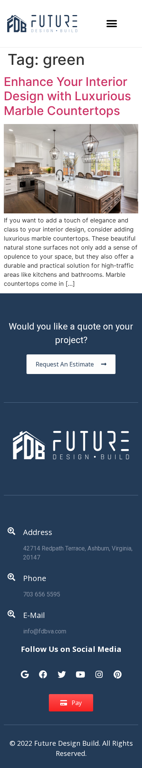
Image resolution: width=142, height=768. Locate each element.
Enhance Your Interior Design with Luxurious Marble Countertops (67, 96)
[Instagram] (99, 670)
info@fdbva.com (44, 631)
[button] (111, 23)
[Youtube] (80, 670)
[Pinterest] (117, 670)
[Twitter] (61, 670)
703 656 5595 (41, 594)
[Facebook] (43, 670)
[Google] (24, 670)
